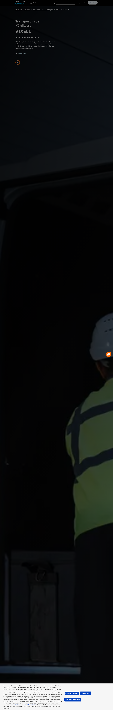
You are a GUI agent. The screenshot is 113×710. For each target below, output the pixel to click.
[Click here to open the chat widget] (108, 354)
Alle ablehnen (86, 693)
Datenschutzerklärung (30, 705)
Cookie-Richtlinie (15, 705)
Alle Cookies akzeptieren (72, 699)
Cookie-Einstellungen (71, 693)
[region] (56, 696)
